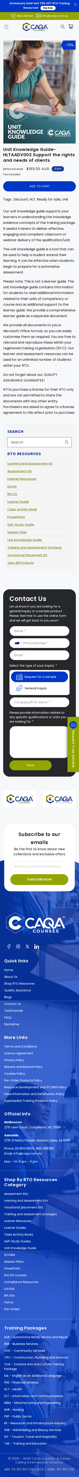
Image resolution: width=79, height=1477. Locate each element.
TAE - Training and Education (25, 1443)
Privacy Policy (14, 1060)
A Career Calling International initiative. (43, 1460)
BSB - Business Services (21, 1344)
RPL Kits (9, 1295)
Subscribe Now (39, 879)
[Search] (66, 442)
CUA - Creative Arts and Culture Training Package (34, 1366)
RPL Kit (12, 494)
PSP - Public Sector (18, 1416)
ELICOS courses (15, 1275)
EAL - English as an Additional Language (33, 1376)
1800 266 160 (25, 16)
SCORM (9, 1255)
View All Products (20, 562)
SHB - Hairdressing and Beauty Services (32, 1430)
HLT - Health (13, 1389)
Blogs (8, 997)
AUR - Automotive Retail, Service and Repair (36, 1337)
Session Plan (17, 532)
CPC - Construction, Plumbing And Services (36, 1357)
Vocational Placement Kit (27, 555)
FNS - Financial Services (21, 1382)
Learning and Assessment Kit (30, 463)
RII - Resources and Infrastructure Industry (35, 1423)
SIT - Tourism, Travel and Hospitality (30, 1437)
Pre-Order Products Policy (23, 1080)
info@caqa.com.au (55, 16)
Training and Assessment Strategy (34, 547)
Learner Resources (21, 479)
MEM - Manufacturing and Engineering (32, 1403)
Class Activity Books (18, 1234)
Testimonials (13, 1011)
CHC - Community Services (24, 1351)
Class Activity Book (22, 509)
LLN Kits (9, 1289)
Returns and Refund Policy (23, 1067)
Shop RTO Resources (19, 983)
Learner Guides (15, 1228)
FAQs (8, 1017)
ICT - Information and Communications (33, 1396)
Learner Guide (18, 501)
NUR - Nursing (14, 1409)
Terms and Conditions (20, 1046)
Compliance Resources (21, 1282)
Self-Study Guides (17, 1241)
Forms (8, 1302)
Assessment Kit (19, 471)
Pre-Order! (12, 1309)
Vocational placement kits (23, 1207)
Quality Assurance (17, 990)
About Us (10, 977)
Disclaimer (12, 1024)
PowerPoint (16, 517)
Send (31, 765)
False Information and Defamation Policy (34, 1094)
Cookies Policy (14, 1074)
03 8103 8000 (24, 1148)
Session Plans (14, 1262)
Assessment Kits (16, 1194)
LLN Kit (12, 486)
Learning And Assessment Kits (26, 1200)
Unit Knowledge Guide (24, 540)
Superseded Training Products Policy (31, 1101)
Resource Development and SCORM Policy (35, 1087)
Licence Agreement (18, 1053)
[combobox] (39, 442)
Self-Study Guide (20, 524)
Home (8, 970)
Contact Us (12, 1004)
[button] (6, 26)
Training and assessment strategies (30, 1214)
